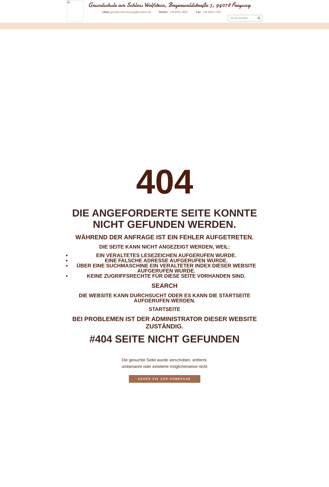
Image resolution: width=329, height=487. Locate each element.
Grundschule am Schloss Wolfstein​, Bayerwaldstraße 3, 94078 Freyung (169, 5)
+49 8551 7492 (212, 12)
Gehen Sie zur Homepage (164, 378)
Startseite (164, 309)
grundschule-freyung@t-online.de (130, 12)
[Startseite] (75, 10)
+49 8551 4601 (178, 12)
